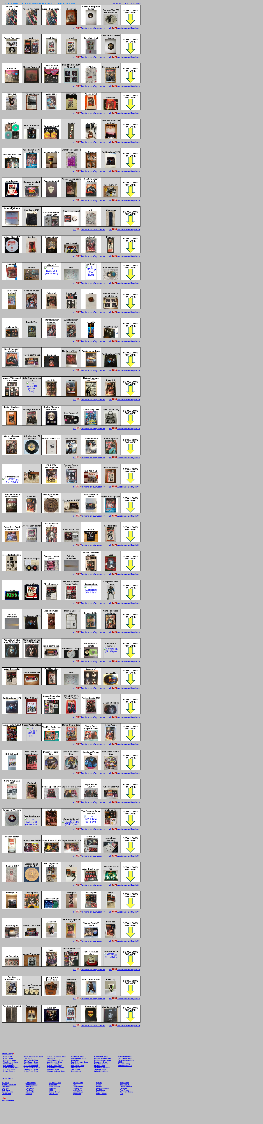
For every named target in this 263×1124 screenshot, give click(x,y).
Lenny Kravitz (78, 1086)
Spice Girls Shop (101, 1071)
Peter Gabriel (101, 1094)
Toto (121, 1094)
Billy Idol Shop (8, 1066)
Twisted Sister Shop (126, 1060)
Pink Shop (75, 1064)
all (74, 28)
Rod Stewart (125, 1084)
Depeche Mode (31, 1084)
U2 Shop (121, 1062)
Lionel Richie (78, 1092)
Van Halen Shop (124, 1064)
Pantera (99, 1086)
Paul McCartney (102, 1088)
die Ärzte (5, 1083)
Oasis (98, 1084)
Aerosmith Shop (9, 1060)
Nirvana (99, 1083)
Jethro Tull (53, 1094)
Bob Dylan (6, 1090)
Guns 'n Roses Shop (32, 1067)
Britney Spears (8, 1071)
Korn (75, 1084)
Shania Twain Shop (102, 1067)
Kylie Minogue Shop (55, 1060)
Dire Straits (30, 1086)
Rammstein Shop (101, 1056)
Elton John (30, 1092)
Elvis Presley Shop (31, 1066)
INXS (51, 1090)
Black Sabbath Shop (11, 1067)
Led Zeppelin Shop (54, 1062)
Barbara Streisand (9, 1084)
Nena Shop (75, 1060)
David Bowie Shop (31, 1060)
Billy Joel (5, 1088)
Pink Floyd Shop (77, 1066)
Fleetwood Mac (55, 1083)
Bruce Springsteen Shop (33, 1056)
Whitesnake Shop (125, 1066)
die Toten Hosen (126, 1092)
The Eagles (30, 1090)
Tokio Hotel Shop (125, 1058)
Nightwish (77, 1094)
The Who (123, 1088)
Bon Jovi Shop (9, 1069)
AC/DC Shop (8, 1058)
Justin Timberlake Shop (56, 1056)
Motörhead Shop (77, 1056)
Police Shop (75, 1067)
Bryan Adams (7, 1092)
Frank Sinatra (54, 1086)
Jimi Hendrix (78, 1083)
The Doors (30, 1088)
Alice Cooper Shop (10, 1062)
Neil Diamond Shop (78, 1058)
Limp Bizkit (77, 1088)
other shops (7, 1054)
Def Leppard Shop (31, 1064)
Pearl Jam (100, 1092)
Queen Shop (76, 1071)
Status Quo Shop (125, 1056)
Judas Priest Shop (31, 1071)
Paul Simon (100, 1090)
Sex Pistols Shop (101, 1064)
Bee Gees (6, 1086)
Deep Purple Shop (31, 1062)
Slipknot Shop (100, 1069)
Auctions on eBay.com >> (93, 28)
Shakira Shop (99, 1066)
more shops (7, 1078)
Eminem (29, 1094)
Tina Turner (124, 1090)
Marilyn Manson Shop (55, 1067)
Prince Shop (75, 1069)
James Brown (54, 1092)
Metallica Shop (53, 1069)
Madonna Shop (53, 1064)
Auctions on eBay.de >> (128, 28)
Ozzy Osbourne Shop (79, 1062)
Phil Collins (124, 1083)
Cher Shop (28, 1058)
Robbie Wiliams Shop (102, 1058)
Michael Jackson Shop (56, 1071)
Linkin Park (77, 1090)
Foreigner (53, 1084)
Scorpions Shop (100, 1062)
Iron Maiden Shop (31, 1069)
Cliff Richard (31, 1083)
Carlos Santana (126, 1086)
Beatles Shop (8, 1064)
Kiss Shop (51, 1058)
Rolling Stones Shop (102, 1060)
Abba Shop (7, 1056)
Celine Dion (6, 1094)
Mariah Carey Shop (54, 1066)
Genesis (52, 1088)
